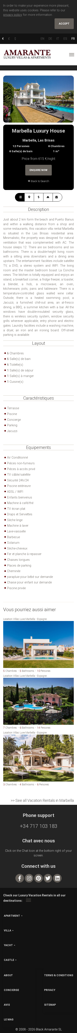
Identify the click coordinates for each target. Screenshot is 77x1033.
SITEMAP (50, 1004)
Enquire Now (38, 170)
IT (57, 38)
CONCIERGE (11, 990)
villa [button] (7, 930)
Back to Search (39, 181)
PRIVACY (49, 990)
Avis (7, 1004)
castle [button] (9, 959)
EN (42, 38)
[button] (12, 102)
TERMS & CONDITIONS (58, 975)
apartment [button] (12, 915)
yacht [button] (8, 945)
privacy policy (12, 15)
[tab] (20, 197)
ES (65, 38)
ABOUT (8, 975)
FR (73, 38)
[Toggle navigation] (71, 54)
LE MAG (8, 1019)
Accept (64, 23)
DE (50, 38)
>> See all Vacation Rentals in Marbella (42, 800)
